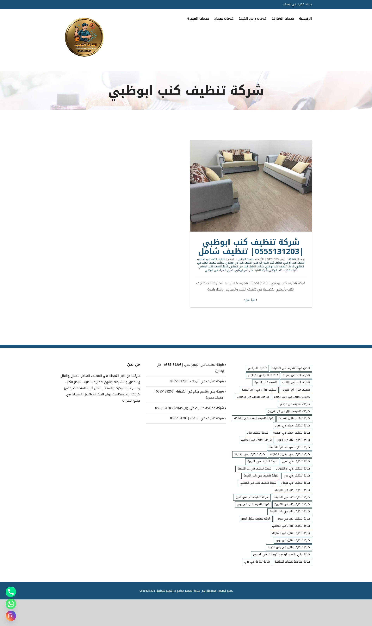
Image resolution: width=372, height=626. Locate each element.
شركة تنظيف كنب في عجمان (293, 518)
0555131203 (147, 590)
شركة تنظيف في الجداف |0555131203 (197, 381)
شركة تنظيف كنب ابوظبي (283, 270)
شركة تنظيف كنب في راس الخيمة (290, 511)
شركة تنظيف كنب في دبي (253, 504)
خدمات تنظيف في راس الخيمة (292, 396)
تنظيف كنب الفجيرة (265, 382)
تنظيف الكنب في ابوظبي (211, 259)
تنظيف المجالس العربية (296, 375)
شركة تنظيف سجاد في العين (292, 425)
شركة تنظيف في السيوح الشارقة (290, 454)
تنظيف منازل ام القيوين (296, 389)
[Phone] (11, 592)
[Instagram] (11, 616)
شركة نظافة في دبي (257, 561)
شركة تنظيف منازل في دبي (293, 540)
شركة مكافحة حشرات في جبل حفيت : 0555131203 (189, 408)
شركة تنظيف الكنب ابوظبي (213, 266)
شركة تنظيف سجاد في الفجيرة (291, 432)
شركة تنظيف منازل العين (255, 518)
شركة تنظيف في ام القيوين (293, 468)
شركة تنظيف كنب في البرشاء (292, 490)
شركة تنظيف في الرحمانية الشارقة (289, 447)
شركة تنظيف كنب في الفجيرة (292, 504)
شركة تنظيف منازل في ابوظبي (291, 525)
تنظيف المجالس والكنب (296, 382)
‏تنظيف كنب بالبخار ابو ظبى (267, 262)
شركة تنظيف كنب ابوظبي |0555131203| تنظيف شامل (251, 185)
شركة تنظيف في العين (296, 461)
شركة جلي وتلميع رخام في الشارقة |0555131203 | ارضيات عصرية (188, 394)
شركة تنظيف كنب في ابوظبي (251, 270)
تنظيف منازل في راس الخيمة (259, 389)
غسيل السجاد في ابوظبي (219, 270)
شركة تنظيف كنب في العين (252, 497)
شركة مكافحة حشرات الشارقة (292, 561)
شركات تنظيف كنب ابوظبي (279, 266)
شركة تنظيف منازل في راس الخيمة (289, 547)
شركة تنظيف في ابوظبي (256, 440)
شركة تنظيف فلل (257, 432)
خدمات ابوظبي (246, 259)
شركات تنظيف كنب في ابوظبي (247, 266)
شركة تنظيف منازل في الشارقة (291, 533)
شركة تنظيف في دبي (296, 475)
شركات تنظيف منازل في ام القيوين (289, 411)
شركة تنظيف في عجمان (295, 482)
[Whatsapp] (11, 604)
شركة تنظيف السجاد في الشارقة (253, 418)
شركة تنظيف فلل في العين (293, 440)
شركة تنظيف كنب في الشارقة (292, 497)
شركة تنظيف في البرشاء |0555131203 (197, 418)
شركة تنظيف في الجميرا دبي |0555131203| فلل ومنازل (190, 368)
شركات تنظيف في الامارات (253, 396)
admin (292, 259)
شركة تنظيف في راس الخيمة (261, 475)
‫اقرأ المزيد (250, 299)
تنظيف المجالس (257, 368)
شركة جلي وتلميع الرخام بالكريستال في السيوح (281, 554)
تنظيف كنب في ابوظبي (239, 262)
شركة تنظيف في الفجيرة (262, 461)
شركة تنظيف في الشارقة (249, 454)
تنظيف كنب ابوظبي (294, 262)
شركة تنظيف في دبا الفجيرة (254, 468)
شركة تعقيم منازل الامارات (294, 418)
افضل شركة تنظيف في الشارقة (291, 368)
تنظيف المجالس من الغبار (263, 375)
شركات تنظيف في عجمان (295, 404)
